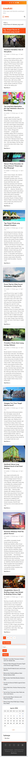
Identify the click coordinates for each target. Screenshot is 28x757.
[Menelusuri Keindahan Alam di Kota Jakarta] (14, 41)
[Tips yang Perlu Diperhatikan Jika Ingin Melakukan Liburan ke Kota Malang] (14, 98)
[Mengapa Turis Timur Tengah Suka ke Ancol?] (14, 394)
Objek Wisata (7, 219)
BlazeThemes (14, 753)
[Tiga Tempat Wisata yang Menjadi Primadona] (14, 215)
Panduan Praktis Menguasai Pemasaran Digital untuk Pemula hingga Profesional (14, 664)
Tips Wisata (6, 102)
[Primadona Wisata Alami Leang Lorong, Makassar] (14, 334)
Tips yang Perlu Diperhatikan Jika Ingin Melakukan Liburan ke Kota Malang (14, 108)
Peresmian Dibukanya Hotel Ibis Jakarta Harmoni (14, 532)
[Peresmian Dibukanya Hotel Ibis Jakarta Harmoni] (14, 520)
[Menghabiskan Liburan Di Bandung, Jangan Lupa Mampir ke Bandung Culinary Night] (14, 582)
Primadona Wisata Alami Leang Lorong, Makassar (14, 344)
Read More (6, 87)
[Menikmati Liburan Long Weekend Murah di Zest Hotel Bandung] (14, 454)
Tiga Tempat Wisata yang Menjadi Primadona (12, 224)
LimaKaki (7, 8)
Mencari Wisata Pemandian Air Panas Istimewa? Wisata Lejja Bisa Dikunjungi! (13, 166)
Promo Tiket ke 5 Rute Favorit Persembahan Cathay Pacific (13, 285)
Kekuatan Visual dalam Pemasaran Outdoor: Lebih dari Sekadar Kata (14, 659)
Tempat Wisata (7, 46)
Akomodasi (6, 280)
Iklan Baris (7, 738)
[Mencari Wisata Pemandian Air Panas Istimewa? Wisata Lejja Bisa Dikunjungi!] (14, 157)
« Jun (13, 730)
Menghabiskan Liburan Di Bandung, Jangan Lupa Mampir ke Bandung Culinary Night (13, 592)
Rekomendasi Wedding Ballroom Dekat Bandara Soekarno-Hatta (13, 674)
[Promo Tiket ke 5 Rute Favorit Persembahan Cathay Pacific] (14, 274)
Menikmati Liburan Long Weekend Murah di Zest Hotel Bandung (13, 466)
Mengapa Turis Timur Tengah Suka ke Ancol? (13, 404)
